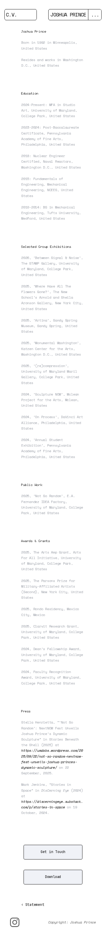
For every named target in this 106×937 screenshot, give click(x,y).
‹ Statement (32, 904)
